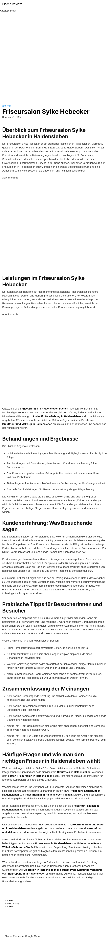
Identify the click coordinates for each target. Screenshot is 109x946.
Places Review (12, 4)
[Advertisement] (54, 55)
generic (6, 106)
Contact (9, 906)
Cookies (9, 900)
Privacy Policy (12, 903)
